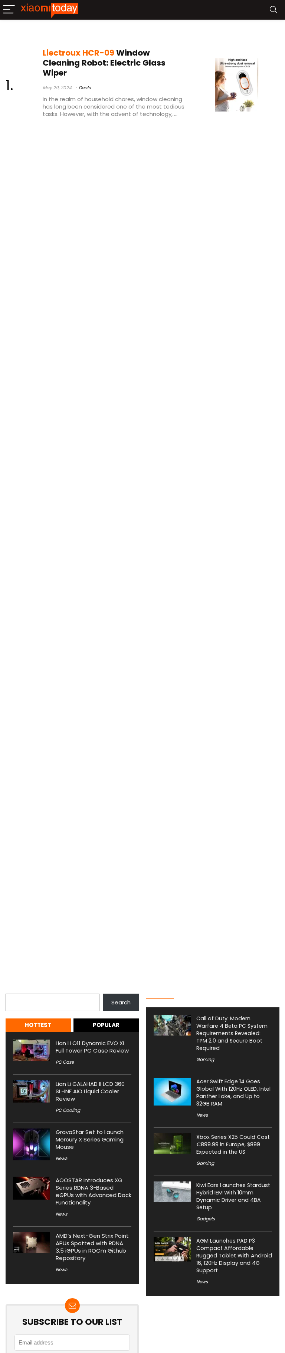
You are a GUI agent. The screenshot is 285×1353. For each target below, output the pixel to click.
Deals (85, 87)
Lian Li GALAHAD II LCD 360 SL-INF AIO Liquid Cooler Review (90, 1091)
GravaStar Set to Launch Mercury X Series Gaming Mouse (90, 1139)
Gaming (205, 1059)
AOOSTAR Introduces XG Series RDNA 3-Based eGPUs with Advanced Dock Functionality (93, 1191)
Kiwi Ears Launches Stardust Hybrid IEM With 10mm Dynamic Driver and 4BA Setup (233, 1196)
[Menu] (9, 10)
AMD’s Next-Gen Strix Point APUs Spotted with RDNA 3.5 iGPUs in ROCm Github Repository (92, 1247)
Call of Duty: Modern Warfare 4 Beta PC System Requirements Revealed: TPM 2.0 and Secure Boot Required (232, 1033)
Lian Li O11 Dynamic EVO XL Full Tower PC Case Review (92, 1046)
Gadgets (205, 1219)
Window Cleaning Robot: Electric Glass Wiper (104, 63)
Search (15, 989)
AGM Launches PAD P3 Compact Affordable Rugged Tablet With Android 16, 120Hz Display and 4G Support (234, 1255)
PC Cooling (68, 1110)
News (61, 1158)
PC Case (65, 1062)
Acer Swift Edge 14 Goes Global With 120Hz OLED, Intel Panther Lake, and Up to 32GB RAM (233, 1092)
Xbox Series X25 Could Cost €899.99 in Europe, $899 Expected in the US (233, 1144)
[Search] (273, 10)
